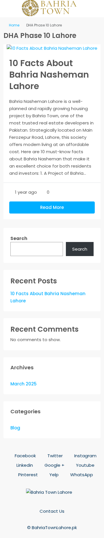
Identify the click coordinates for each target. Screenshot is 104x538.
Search (18, 238)
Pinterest (27, 475)
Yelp (53, 475)
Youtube (84, 465)
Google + (53, 465)
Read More (52, 207)
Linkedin (24, 465)
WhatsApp (81, 475)
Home (14, 25)
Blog (15, 428)
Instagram (84, 456)
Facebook (25, 456)
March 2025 (23, 384)
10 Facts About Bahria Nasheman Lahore (49, 74)
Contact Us (52, 511)
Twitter (54, 456)
